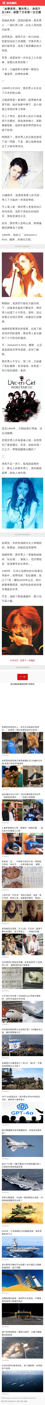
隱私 (22, 1401)
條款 (18, 1401)
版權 (25, 1401)
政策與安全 (12, 1401)
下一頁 (23, 677)
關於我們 (4, 1401)
